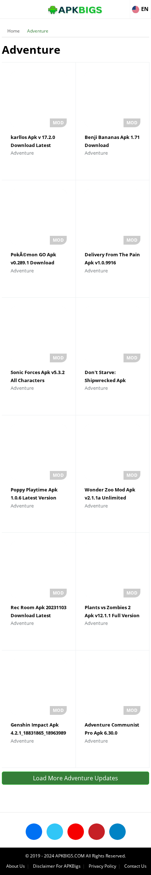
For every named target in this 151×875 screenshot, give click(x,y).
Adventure (37, 31)
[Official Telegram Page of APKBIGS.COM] (117, 831)
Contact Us (135, 866)
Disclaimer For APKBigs (57, 866)
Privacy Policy (102, 866)
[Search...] (123, 6)
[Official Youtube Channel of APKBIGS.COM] (75, 831)
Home (13, 31)
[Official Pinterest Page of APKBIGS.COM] (96, 831)
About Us (15, 866)
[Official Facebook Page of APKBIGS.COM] (34, 831)
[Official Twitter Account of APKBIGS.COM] (55, 831)
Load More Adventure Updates (75, 778)
